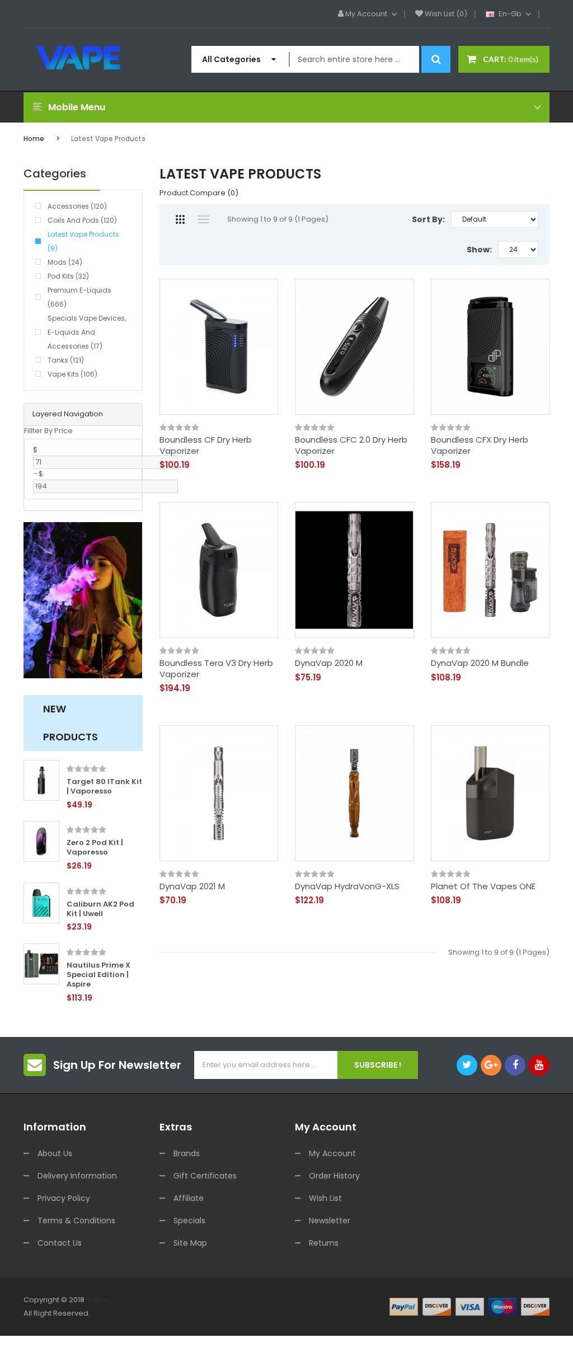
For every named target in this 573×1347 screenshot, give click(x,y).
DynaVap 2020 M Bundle (480, 663)
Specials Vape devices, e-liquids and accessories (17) (87, 332)
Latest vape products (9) (83, 241)
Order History (334, 1175)
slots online (270, 1313)
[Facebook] (515, 1065)
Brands (186, 1153)
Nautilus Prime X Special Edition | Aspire (98, 975)
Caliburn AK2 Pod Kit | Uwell (100, 909)
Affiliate (188, 1198)
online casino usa (133, 1326)
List (204, 219)
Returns (324, 1243)
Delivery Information (77, 1175)
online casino (77, 1326)
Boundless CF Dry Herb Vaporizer (205, 445)
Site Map (190, 1243)
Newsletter (329, 1220)
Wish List (325, 1198)
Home (34, 138)
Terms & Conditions (76, 1220)
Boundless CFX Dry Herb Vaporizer (479, 445)
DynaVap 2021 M (192, 886)
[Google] (491, 1065)
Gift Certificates (205, 1175)
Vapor (97, 1299)
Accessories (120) (77, 206)
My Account (332, 1153)
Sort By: (428, 219)
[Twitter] (467, 1065)
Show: (479, 249)
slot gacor (161, 1313)
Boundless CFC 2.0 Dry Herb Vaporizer (351, 445)
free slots (233, 1313)
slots (113, 1313)
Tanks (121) (66, 360)
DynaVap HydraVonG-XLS (347, 886)
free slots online (458, 1313)
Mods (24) (65, 262)
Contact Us (59, 1243)
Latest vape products (108, 138)
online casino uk (320, 1313)
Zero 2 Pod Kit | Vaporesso (95, 847)
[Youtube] (539, 1065)
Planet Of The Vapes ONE (483, 886)
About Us (54, 1153)
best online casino (198, 1326)
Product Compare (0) (198, 193)
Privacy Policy (63, 1198)
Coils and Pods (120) (82, 220)
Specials (189, 1220)
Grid (180, 219)
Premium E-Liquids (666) (79, 297)
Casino (96, 1340)
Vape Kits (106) (72, 374)
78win (132, 1313)
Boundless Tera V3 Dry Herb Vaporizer (216, 668)
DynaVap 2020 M (329, 663)
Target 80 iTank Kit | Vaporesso (104, 786)
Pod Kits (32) (68, 276)
